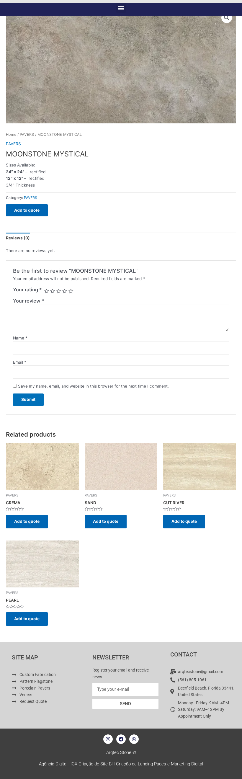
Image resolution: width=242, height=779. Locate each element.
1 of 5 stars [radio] (46, 291)
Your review (28, 301)
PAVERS (27, 134)
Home (11, 134)
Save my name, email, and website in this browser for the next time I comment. (93, 386)
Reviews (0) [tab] (18, 238)
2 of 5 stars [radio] (52, 291)
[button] (121, 8)
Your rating (27, 290)
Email (19, 362)
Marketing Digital (187, 764)
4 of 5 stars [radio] (64, 291)
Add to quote (27, 210)
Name (20, 338)
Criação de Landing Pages (141, 764)
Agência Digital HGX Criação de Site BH (77, 764)
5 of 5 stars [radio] (70, 291)
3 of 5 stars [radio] (58, 291)
